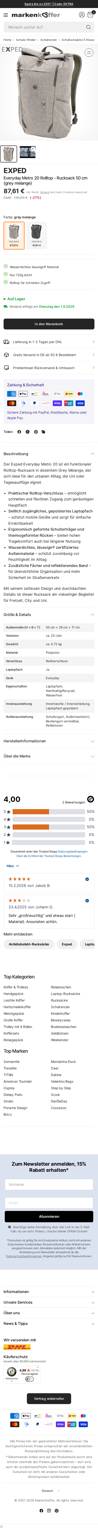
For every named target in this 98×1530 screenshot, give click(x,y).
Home (7, 39)
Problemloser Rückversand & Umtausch (43, 368)
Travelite (10, 1068)
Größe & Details (17, 614)
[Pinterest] (56, 1510)
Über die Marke (17, 756)
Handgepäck (13, 994)
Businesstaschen (63, 1027)
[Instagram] (49, 1510)
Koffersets (11, 1033)
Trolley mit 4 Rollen (18, 1027)
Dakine (56, 1075)
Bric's (8, 1114)
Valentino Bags (62, 1081)
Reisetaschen (61, 987)
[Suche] (88, 27)
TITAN (8, 1075)
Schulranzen (48, 39)
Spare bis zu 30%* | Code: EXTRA (48, 4)
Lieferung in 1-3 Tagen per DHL (37, 342)
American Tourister (18, 1081)
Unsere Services (18, 1302)
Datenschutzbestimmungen (24, 1256)
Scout (55, 1095)
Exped (15, 170)
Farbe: (20, 217)
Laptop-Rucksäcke (65, 994)
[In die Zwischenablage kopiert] (43, 432)
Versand (44, 192)
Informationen (16, 1291)
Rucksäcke (59, 1000)
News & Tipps (16, 1323)
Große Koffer (13, 1020)
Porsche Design (15, 1108)
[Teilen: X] (27, 432)
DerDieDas (59, 1101)
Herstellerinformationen (25, 741)
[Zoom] (89, 52)
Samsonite (12, 1062)
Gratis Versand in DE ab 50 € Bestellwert (44, 355)
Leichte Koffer (14, 1000)
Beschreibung (16, 453)
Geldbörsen (59, 1033)
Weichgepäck (14, 1013)
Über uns (12, 1312)
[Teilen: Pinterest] (36, 432)
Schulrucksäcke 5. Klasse (78, 39)
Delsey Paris (13, 1095)
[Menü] (6, 15)
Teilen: (8, 431)
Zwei (54, 1068)
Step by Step (61, 1088)
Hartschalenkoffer (17, 1007)
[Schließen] (1, 1527)
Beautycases (60, 1020)
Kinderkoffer (60, 1013)
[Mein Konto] (82, 14)
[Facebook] (41, 1510)
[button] (81, 170)
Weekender (59, 1040)
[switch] (29, 1379)
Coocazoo (58, 1108)
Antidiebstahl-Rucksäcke (29, 944)
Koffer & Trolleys (16, 987)
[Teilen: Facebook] (19, 432)
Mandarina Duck (63, 1062)
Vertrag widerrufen (49, 1399)
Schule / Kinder (26, 39)
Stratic (9, 1101)
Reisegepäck (13, 1040)
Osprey (9, 1088)
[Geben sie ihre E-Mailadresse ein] (49, 1216)
